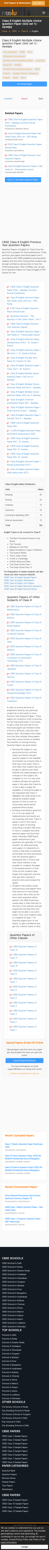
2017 (23, 78)
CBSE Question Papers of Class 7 (23, 980)
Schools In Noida (9, 1339)
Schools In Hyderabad (12, 1368)
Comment (8, 98)
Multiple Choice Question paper (17, 69)
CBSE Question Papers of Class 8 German (24, 675)
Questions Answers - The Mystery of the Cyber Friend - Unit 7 (24, 317)
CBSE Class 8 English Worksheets (19, 580)
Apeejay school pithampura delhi (18, 60)
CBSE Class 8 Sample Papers (15, 1462)
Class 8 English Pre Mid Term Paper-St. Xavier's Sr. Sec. (22, 359)
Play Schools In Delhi (11, 1422)
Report (25, 98)
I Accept (24, 1547)
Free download (10, 52)
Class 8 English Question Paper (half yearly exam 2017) (23, 471)
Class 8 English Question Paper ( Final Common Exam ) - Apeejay (24, 409)
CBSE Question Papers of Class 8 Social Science (24, 624)
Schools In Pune (9, 1361)
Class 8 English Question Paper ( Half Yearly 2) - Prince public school (23, 168)
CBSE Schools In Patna (12, 1308)
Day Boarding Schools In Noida (16, 1410)
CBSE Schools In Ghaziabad (14, 1278)
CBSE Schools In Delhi (12, 1263)
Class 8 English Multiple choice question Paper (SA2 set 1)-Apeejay (24, 393)
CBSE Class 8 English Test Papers (19, 583)
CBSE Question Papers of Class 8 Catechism (24, 699)
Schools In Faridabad (11, 1346)
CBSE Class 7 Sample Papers (14, 1458)
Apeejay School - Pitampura (25, 73)
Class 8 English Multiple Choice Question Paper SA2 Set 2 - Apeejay (24, 386)
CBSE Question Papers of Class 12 (23, 948)
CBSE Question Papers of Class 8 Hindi (24, 640)
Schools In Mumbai (10, 1357)
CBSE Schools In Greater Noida (16, 1270)
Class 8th (40, 60)
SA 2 (30, 52)
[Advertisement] (24, 92)
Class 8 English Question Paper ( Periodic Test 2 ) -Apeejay (24, 417)
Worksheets (7, 1489)
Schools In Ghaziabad (11, 1350)
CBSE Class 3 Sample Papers (14, 1443)
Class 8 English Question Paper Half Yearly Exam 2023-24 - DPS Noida (23, 135)
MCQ (37, 69)
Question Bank (8, 1470)
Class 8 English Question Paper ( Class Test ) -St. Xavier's (24, 367)
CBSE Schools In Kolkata (13, 1300)
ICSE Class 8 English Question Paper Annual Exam (23, 146)
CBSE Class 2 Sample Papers (14, 1440)
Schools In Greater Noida (13, 1342)
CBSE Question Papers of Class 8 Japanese (24, 667)
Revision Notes (9, 1478)
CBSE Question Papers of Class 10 (23, 964)
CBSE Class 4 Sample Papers (15, 1447)
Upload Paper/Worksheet (24, 1060)
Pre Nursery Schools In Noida (15, 1407)
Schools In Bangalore (11, 1365)
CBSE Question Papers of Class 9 (23, 972)
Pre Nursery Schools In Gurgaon (16, 1414)
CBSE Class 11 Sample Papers (15, 1507)
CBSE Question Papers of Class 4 (23, 1004)
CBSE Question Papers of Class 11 (23, 956)
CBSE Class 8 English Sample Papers (20, 577)
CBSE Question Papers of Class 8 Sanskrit (24, 648)
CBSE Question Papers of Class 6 (23, 988)
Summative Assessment (14, 56)
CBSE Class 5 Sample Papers (15, 1451)
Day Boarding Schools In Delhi (15, 1425)
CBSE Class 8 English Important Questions (23, 586)
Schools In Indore (9, 1391)
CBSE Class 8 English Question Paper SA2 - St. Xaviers (23, 440)
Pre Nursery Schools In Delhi (14, 1418)
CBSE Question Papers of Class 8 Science (24, 616)
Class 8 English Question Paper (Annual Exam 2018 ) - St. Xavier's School (23, 342)
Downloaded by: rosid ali (14, 1213)
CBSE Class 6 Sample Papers (15, 1455)
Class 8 (24, 31)
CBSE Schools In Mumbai (13, 1285)
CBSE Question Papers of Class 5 (23, 996)
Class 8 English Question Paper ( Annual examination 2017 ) (24, 463)
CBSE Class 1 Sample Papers (14, 1436)
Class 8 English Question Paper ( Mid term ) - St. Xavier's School (24, 351)
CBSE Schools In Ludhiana (13, 1323)
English (18, 65)
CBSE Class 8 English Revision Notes (20, 589)
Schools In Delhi (9, 1335)
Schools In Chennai (10, 1376)
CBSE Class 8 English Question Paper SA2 (23, 424)
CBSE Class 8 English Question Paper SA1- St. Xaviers (23, 447)
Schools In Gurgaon (11, 1353)
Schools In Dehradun (11, 1398)
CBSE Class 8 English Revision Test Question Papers (23, 157)
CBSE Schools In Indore (12, 1319)
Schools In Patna (9, 1380)
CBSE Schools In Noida (12, 1267)
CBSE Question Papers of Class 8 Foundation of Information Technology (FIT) (24, 657)
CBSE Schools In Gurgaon (13, 1282)
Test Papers (7, 1485)
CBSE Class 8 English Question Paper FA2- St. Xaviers (23, 455)
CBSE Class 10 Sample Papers (15, 1503)
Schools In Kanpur (10, 1387)
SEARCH (39, 3)
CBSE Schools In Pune (12, 1289)
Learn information (9, 1542)
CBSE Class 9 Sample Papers (15, 1500)
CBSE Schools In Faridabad (14, 1274)
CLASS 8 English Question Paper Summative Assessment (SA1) (24, 432)
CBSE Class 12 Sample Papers (15, 1511)
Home (4, 31)
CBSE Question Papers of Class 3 (23, 1012)
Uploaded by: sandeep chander (17, 1162)
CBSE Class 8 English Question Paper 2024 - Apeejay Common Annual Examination (24, 122)
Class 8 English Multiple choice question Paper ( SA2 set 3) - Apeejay (23, 376)
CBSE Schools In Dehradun (14, 1326)
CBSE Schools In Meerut (13, 1311)
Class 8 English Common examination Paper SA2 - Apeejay (22, 401)
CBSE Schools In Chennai (13, 1304)
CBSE (14, 31)
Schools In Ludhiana (11, 1394)
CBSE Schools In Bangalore (14, 1293)
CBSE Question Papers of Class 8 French (24, 683)
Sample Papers (8, 1482)
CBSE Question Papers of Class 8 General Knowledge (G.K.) (24, 691)
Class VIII (7, 65)
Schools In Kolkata (10, 1372)
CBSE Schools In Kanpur (13, 1315)
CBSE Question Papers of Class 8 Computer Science (24, 632)
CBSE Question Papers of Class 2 (23, 1020)
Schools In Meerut (10, 1383)
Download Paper (24, 84)
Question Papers (9, 1474)
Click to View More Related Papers (23, 179)
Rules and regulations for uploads (25, 1073)
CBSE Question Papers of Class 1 (23, 1028)
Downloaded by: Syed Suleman (17, 1201)
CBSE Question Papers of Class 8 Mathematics (24, 608)
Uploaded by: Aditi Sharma (15, 1150)
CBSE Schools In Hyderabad (14, 1297)
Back (41, 98)
